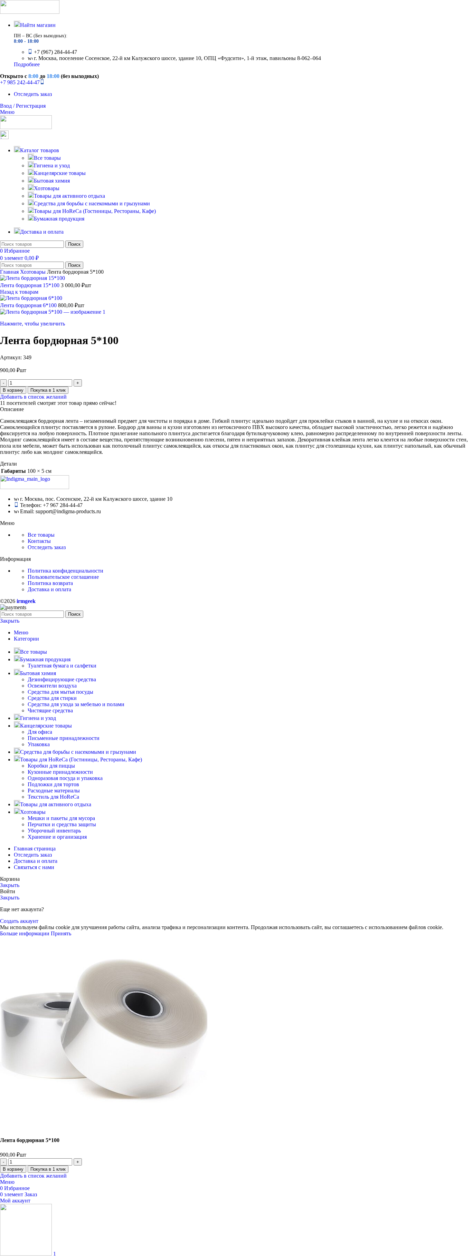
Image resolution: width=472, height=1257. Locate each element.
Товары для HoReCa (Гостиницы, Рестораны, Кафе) (95, 211)
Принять (61, 933)
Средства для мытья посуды (60, 692)
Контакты (39, 541)
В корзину (13, 390)
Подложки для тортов (53, 784)
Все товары (47, 158)
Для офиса (40, 732)
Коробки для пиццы (51, 766)
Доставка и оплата (49, 589)
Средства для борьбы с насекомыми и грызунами (92, 203)
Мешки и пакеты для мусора (61, 818)
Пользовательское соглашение (63, 577)
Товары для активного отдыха (69, 196)
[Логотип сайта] (29, 12)
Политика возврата (50, 583)
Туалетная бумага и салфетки (62, 666)
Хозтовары (46, 188)
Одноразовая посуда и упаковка (65, 778)
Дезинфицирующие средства (62, 679)
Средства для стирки (52, 698)
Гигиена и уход (52, 165)
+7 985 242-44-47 (20, 82)
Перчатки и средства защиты (62, 824)
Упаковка (39, 744)
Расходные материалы (54, 790)
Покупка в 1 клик (48, 390)
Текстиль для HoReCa (53, 797)
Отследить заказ (47, 547)
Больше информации (25, 933)
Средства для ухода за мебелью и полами (76, 704)
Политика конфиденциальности (65, 571)
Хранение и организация (57, 837)
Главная (10, 272)
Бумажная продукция (59, 219)
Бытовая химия (52, 181)
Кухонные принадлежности (60, 772)
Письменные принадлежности (64, 738)
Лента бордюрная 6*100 (29, 305)
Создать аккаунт (19, 921)
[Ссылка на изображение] (34, 487)
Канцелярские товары (60, 173)
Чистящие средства (50, 710)
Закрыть (9, 621)
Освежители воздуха (52, 686)
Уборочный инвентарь (54, 831)
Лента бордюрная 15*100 (30, 285)
